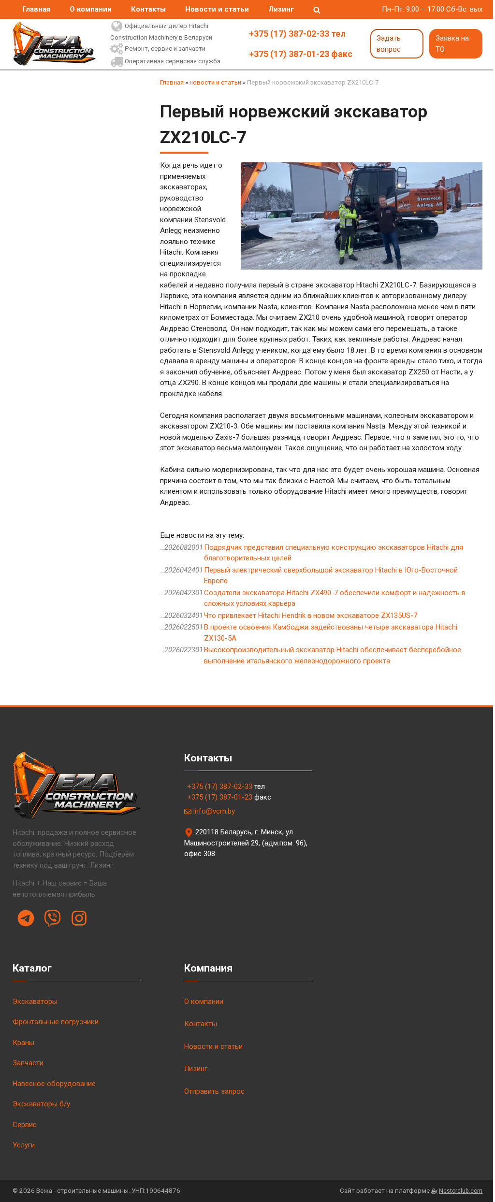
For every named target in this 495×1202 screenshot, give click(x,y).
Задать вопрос (389, 44)
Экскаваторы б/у (41, 1104)
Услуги (24, 1145)
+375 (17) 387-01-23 (219, 797)
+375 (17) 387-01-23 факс (300, 54)
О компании (91, 9)
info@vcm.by (214, 811)
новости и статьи (215, 82)
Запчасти (28, 1063)
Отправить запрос (214, 1091)
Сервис (25, 1124)
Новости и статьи (217, 9)
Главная (36, 9)
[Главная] (54, 43)
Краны (23, 1042)
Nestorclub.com (460, 1191)
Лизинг (281, 9)
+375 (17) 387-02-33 (219, 786)
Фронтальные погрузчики (56, 1021)
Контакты (148, 9)
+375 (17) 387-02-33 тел (297, 34)
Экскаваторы (35, 1001)
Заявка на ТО (452, 44)
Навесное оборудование (54, 1083)
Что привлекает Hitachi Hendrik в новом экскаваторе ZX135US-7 (310, 615)
